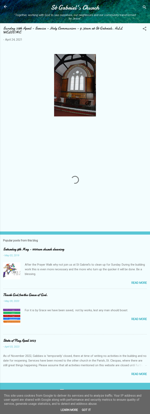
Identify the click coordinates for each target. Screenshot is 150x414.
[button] (144, 29)
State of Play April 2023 (19, 340)
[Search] (144, 8)
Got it (86, 410)
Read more (139, 283)
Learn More (69, 410)
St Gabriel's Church (75, 7)
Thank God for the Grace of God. (25, 295)
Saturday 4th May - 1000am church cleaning (33, 249)
